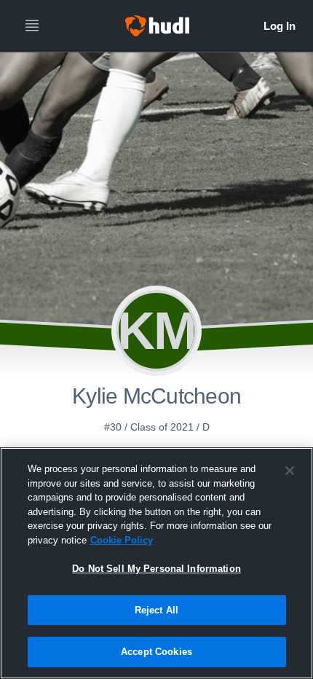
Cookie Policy (121, 540)
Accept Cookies (156, 651)
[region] (156, 563)
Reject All (156, 610)
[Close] (290, 471)
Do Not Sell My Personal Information (156, 568)
